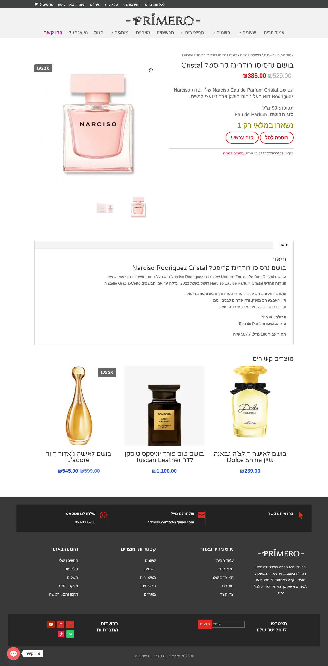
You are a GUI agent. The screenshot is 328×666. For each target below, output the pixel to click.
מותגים (121, 33)
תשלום (95, 4)
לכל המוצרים (155, 4)
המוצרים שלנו (223, 577)
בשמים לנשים (250, 55)
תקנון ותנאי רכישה (71, 4)
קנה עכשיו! (242, 137)
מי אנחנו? (78, 33)
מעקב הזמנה (68, 586)
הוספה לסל (276, 137)
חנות (98, 33)
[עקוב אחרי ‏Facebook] (70, 624)
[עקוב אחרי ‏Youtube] (51, 624)
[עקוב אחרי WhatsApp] (70, 634)
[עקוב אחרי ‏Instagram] (60, 624)
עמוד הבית (274, 33)
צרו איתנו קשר (280, 513)
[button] (150, 70)
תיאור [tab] (283, 245)
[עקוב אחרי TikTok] (61, 634)
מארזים (143, 33)
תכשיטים (165, 33)
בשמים (223, 33)
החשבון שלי (131, 4)
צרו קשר (53, 33)
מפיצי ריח (194, 33)
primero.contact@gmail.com (170, 522)
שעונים (249, 33)
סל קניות (111, 4)
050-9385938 (85, 522)
